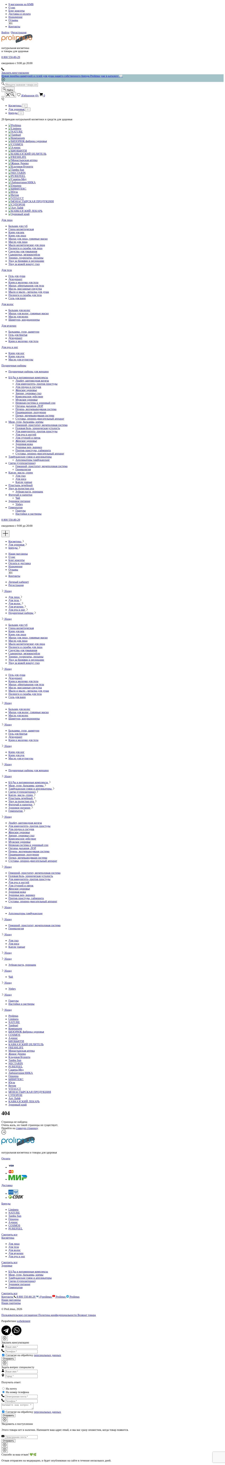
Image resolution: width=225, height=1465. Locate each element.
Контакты (14, 26)
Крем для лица (17, 235)
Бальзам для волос (19, 310)
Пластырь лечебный (20, 485)
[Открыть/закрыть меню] (2, 96)
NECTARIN (15, 1063)
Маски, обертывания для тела (26, 285)
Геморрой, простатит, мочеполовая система (41, 425)
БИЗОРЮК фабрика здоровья (26, 1031)
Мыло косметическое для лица (26, 245)
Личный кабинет (18, 581)
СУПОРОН (15, 1095)
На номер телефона (17, 1392)
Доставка (6, 1185)
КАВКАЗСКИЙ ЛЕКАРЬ (24, 1101)
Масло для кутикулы (20, 359)
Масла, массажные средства (25, 288)
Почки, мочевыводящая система (34, 415)
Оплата (5, 1158)
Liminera (13, 1019)
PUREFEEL (15, 1066)
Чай (17, 497)
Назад (8, 591)
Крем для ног (16, 353)
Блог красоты (16, 10)
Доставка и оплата (19, 13)
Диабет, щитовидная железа (32, 380)
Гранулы (20, 510)
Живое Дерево (17, 1053)
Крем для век (16, 232)
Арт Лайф (14, 1098)
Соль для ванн (17, 298)
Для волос (7, 304)
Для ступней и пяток (27, 437)
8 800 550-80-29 (10, 57)
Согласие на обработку (33, 1355)
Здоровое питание (19, 501)
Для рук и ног (9, 347)
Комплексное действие (29, 396)
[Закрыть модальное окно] (4, 1338)
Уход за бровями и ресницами (26, 260)
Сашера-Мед (16, 1069)
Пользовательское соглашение (19, 1315)
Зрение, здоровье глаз (28, 393)
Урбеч (19, 504)
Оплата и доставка (19, 563)
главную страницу (27, 1128)
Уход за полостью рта (21, 488)
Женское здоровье (26, 390)
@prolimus (45, 1296)
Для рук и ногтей (25, 434)
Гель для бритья (17, 334)
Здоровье (6, 1265)
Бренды (13, 112)
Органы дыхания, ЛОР (29, 406)
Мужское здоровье (26, 399)
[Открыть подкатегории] (24, 106)
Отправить (8, 1358)
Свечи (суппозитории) (22, 463)
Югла (11, 1082)
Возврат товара (87, 1315)
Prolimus (13, 1015)
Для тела (6, 270)
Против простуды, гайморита (33, 450)
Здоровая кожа (24, 444)
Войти (5, 32)
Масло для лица (17, 241)
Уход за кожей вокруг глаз (24, 264)
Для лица (6, 220)
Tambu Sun (14, 1060)
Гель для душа (16, 276)
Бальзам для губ (17, 226)
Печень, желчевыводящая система (35, 409)
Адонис (13, 1038)
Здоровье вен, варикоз (28, 447)
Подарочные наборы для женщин (28, 371)
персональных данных (47, 1355)
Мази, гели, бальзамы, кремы (25, 421)
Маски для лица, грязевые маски (28, 238)
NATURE (14, 1022)
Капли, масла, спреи (20, 472)
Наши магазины (18, 553)
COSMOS (14, 1034)
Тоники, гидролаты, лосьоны (25, 257)
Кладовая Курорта (19, 1057)
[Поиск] (10, 95)
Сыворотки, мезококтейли (24, 254)
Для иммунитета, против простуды (36, 383)
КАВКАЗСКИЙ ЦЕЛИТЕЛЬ (26, 1044)
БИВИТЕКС (16, 1079)
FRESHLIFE (15, 1047)
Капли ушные (23, 482)
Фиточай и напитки (20, 494)
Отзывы (13, 20)
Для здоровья (16, 109)
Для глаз (20, 475)
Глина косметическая (21, 229)
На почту (11, 1388)
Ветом (12, 1085)
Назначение (15, 16)
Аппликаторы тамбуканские (32, 459)
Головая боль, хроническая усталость (37, 428)
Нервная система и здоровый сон (35, 402)
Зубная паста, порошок (29, 491)
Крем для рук (16, 356)
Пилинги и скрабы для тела (25, 295)
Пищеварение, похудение (30, 412)
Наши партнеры (11, 1303)
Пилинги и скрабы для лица (25, 248)
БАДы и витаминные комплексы (28, 377)
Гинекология (23, 469)
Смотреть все (9, 1234)
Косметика (15, 105)
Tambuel (13, 1025)
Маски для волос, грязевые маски (28, 313)
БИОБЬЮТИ (16, 1041)
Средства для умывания (22, 251)
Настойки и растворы (28, 513)
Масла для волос (18, 316)
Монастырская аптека (21, 1050)
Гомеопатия (15, 507)
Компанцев (15, 1028)
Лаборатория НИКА (20, 1072)
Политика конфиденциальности (58, 1315)
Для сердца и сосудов (28, 386)
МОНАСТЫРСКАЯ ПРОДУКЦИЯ (29, 1091)
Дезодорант (15, 279)
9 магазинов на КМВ (21, 4)
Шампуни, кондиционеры (24, 319)
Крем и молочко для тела (23, 282)
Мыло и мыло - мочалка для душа (28, 291)
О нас (11, 7)
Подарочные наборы (13, 365)
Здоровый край (17, 1104)
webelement (23, 1321)
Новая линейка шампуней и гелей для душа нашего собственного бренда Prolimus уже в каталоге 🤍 (62, 75)
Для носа (20, 478)
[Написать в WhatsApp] (16, 1334)
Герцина (13, 1076)
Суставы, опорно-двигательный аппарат (39, 418)
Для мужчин (8, 325)
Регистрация (18, 32)
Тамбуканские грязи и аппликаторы (30, 456)
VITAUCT (14, 1088)
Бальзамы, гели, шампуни (23, 331)
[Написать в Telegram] (6, 1334)
